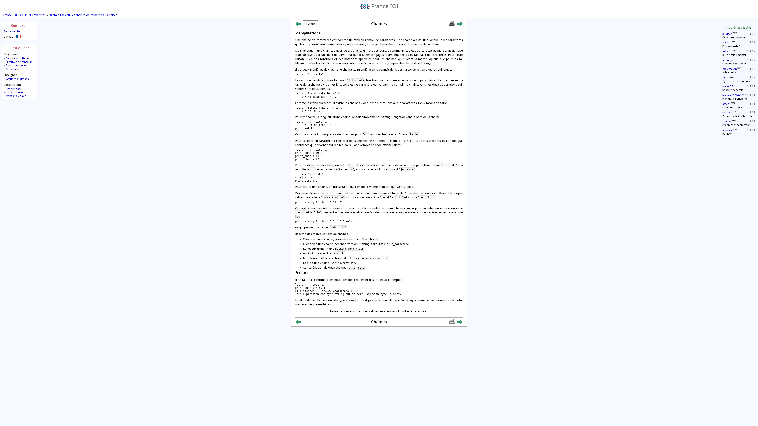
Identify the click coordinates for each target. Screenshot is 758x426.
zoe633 (726, 121)
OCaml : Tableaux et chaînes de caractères (76, 15)
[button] (310, 23)
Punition (727, 133)
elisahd (726, 42)
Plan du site (19, 48)
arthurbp (727, 60)
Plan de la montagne (734, 98)
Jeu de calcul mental (734, 55)
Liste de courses (732, 107)
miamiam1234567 (732, 95)
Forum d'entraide (16, 65)
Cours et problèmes (33, 15)
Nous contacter (15, 92)
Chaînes (112, 15)
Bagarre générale (732, 90)
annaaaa (727, 130)
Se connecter (12, 31)
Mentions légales (16, 96)
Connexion (19, 26)
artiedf (726, 104)
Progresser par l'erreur (736, 125)
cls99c (726, 77)
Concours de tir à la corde (737, 116)
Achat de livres (731, 72)
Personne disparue (734, 37)
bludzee (727, 34)
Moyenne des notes (734, 63)
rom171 (726, 112)
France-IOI (384, 6)
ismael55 (727, 86)
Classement (13, 69)
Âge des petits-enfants (736, 81)
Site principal (13, 89)
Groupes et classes (17, 79)
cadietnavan (729, 69)
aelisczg (727, 51)
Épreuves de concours (19, 62)
